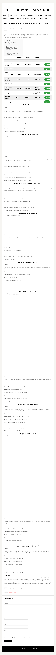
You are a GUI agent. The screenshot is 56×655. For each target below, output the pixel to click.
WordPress (36, 648)
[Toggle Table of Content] (20, 41)
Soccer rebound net (12, 592)
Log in (40, 648)
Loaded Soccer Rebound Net (11, 47)
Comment (6, 603)
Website (5, 630)
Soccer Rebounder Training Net (12, 48)
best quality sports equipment (28, 10)
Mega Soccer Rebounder (11, 52)
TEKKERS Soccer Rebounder (11, 49)
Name (5, 618)
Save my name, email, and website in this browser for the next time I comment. (20, 637)
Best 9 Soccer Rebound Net (10, 42)
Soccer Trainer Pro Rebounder (12, 43)
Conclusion (10, 54)
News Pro (23, 648)
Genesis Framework (30, 648)
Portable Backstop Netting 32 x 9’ (12, 53)
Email (5, 624)
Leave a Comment (17, 25)
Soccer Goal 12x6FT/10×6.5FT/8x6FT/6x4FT (14, 46)
